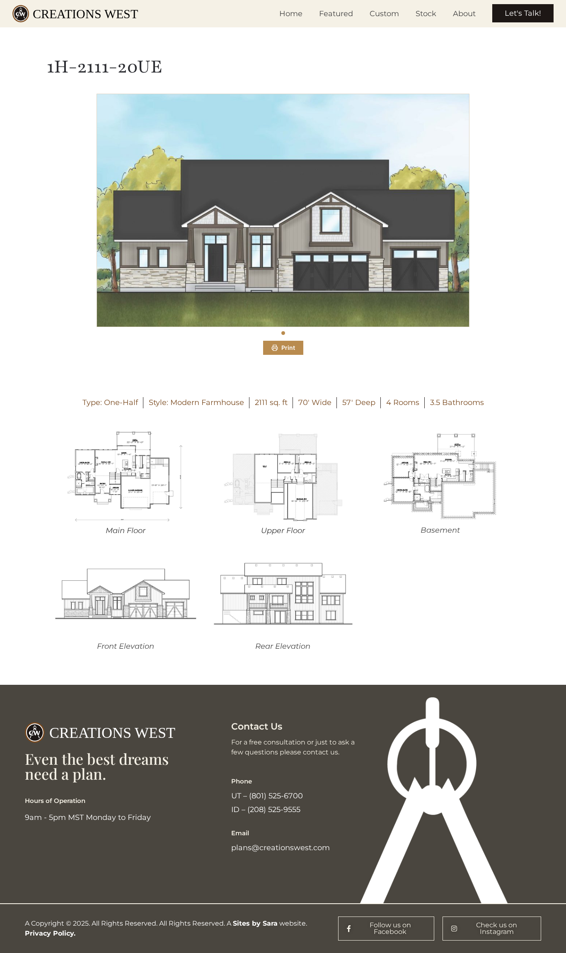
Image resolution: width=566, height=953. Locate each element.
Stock (426, 13)
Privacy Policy (49, 933)
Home (290, 13)
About (464, 13)
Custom (384, 13)
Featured (336, 13)
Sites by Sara (255, 923)
